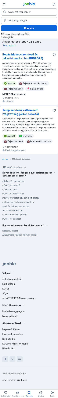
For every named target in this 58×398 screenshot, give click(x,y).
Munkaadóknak (10, 316)
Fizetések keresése (12, 334)
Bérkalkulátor (9, 348)
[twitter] (12, 359)
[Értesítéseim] (54, 4)
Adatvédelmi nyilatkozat (14, 380)
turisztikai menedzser (12, 210)
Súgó (5, 293)
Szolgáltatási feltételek (14, 373)
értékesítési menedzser (13, 181)
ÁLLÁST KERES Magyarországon (19, 298)
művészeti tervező (11, 185)
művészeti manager (11, 218)
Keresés (29, 28)
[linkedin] (20, 359)
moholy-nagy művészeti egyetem (18, 202)
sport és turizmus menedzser (15, 206)
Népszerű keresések (12, 167)
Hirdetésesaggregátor (13, 311)
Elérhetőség (8, 283)
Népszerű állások (10, 230)
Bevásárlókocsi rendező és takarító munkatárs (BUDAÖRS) (22, 56)
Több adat (8, 45)
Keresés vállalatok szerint (15, 343)
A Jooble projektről (12, 279)
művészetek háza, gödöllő (14, 214)
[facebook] (5, 359)
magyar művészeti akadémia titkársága (20, 198)
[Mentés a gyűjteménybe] (54, 55)
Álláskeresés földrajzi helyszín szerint (19, 235)
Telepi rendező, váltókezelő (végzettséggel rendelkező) (20, 112)
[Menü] (4, 4)
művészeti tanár (10, 189)
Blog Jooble (8, 338)
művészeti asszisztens (13, 193)
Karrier (5, 288)
